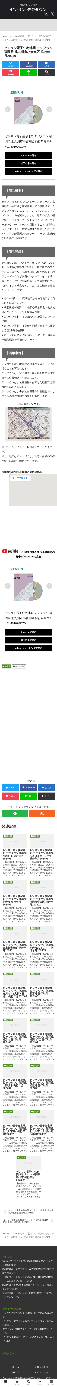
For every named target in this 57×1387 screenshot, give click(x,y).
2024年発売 (20, 666)
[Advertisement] (28, 695)
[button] (51, 703)
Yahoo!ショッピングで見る (28, 171)
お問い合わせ (41, 1367)
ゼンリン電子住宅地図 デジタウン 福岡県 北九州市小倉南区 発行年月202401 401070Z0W (28, 141)
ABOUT (15, 1372)
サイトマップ (41, 1372)
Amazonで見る (28, 155)
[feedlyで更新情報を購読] (15, 813)
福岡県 (7, 666)
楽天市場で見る (28, 163)
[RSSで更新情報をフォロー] (42, 813)
